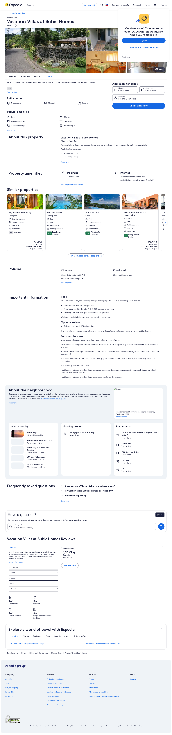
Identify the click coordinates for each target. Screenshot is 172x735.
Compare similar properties (88, 256)
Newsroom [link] (9, 696)
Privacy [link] (91, 679)
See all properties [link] (17, 13)
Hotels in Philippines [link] (54, 683)
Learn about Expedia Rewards (144, 47)
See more (65, 162)
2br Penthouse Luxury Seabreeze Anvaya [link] (27, 643)
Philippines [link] (32, 653)
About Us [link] (8, 679)
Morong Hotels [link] (56, 653)
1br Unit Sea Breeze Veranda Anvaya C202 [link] (103, 643)
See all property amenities (72, 184)
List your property (120, 5)
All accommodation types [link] (56, 705)
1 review (13, 547)
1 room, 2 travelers (127, 98)
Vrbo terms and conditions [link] (98, 692)
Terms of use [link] (93, 688)
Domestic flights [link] (53, 696)
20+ (161, 69)
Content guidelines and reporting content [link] (104, 696)
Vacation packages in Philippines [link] (59, 692)
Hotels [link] (23, 653)
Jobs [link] (7, 683)
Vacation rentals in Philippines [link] (58, 688)
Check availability (139, 105)
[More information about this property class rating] (15, 25)
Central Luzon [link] (44, 653)
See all (9, 130)
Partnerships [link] (9, 692)
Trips (147, 5)
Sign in (163, 5)
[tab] (14, 636)
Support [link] (133, 679)
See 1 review (12, 92)
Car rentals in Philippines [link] (56, 701)
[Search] (161, 526)
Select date (123, 90)
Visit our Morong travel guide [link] (53, 399)
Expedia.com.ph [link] (13, 653)
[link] (143, 57)
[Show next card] (165, 222)
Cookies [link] (91, 683)
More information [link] (16, 563)
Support (137, 5)
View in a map (121, 416)
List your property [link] (11, 688)
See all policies (67, 282)
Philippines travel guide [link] (55, 679)
